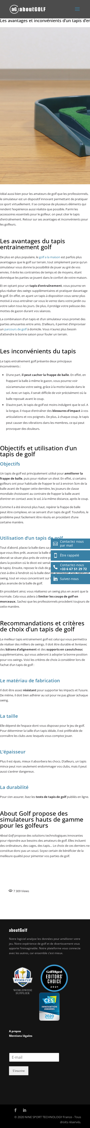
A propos (15, 1031)
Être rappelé (66, 555)
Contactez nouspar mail (68, 543)
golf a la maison (49, 257)
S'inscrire (19, 1071)
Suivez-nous (66, 579)
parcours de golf (15, 329)
